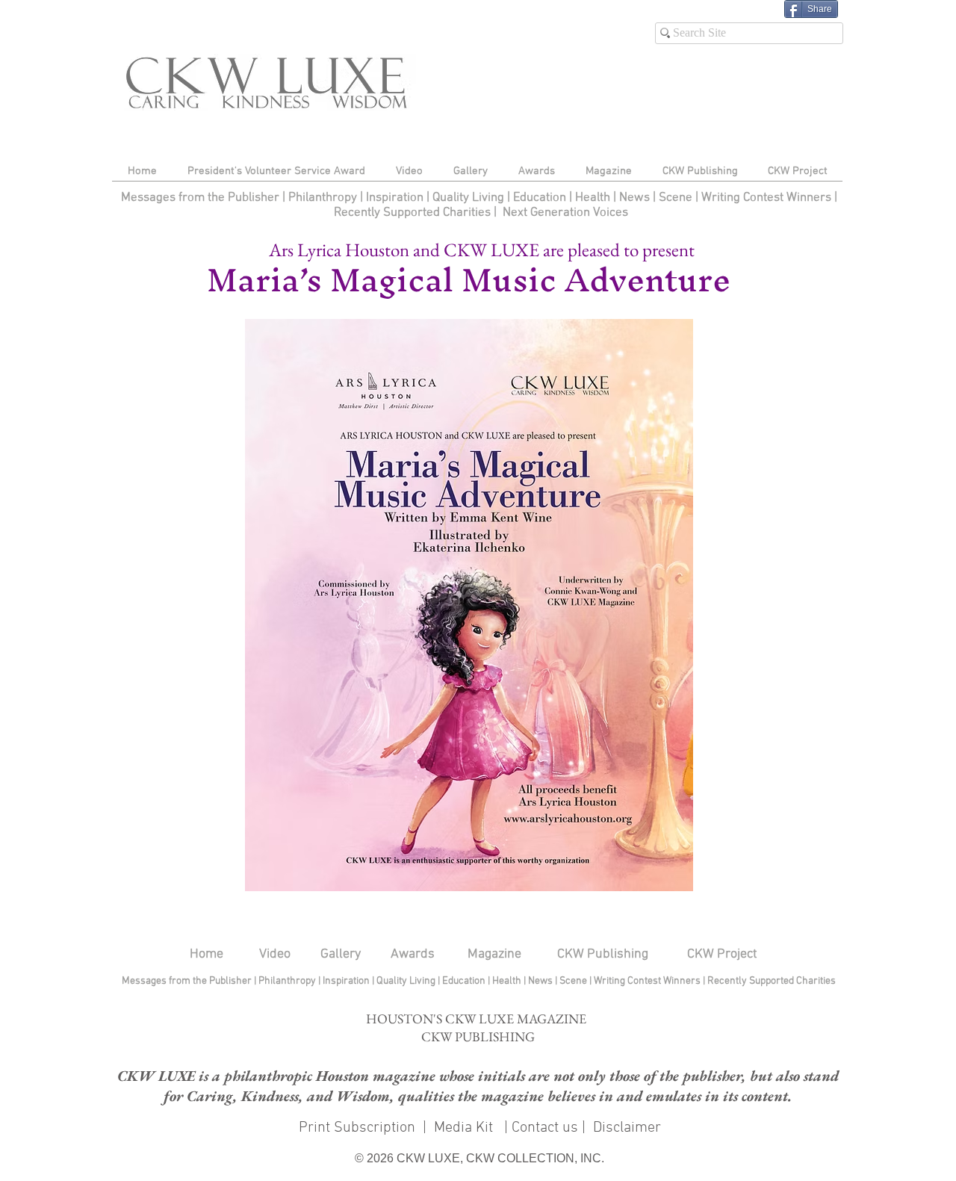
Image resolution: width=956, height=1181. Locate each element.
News (634, 197)
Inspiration (396, 197)
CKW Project (722, 954)
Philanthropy (322, 197)
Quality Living (469, 197)
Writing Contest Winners (766, 197)
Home (206, 954)
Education (541, 197)
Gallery (340, 954)
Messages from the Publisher (201, 197)
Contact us (545, 1128)
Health (592, 197)
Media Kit (465, 1128)
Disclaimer (627, 1128)
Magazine (494, 954)
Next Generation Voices (565, 212)
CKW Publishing (602, 954)
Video (275, 954)
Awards (413, 954)
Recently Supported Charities (412, 212)
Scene (574, 981)
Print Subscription (355, 1128)
